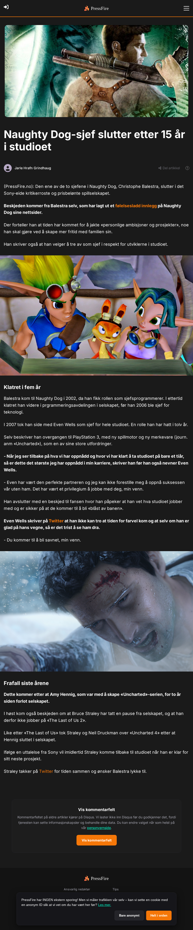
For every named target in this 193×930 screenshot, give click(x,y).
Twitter (56, 520)
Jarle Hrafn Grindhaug (33, 168)
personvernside (99, 828)
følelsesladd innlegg (136, 205)
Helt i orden (158, 915)
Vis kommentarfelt (97, 840)
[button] (96, 826)
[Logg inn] (7, 8)
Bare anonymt (129, 915)
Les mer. (104, 905)
